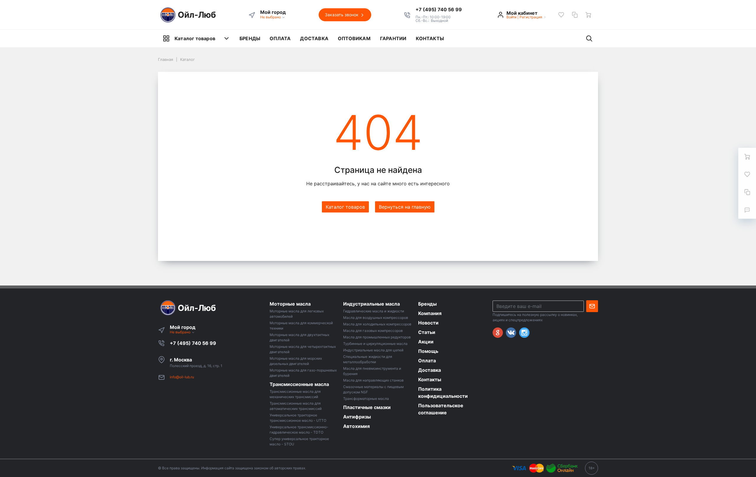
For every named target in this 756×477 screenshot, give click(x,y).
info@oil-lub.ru (182, 377)
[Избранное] (561, 14)
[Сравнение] (574, 14)
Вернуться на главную (405, 207)
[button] (439, 9)
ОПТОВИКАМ (354, 38)
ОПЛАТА (280, 38)
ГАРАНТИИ (393, 38)
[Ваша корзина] (588, 14)
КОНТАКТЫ (430, 38)
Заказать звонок (342, 14)
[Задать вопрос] (747, 210)
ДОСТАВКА (314, 38)
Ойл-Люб (197, 15)
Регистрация (530, 17)
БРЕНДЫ (249, 38)
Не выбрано (271, 17)
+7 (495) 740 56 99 (193, 343)
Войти (511, 17)
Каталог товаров (195, 38)
